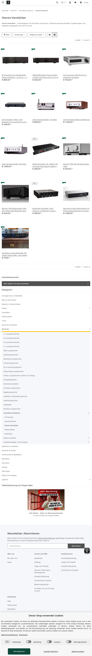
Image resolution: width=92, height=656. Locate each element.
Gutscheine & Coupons (42, 580)
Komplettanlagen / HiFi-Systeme (16, 442)
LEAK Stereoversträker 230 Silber (14, 164)
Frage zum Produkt (41, 566)
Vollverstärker (9, 430)
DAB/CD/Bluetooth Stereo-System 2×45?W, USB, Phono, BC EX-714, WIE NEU (45, 76)
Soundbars (6, 312)
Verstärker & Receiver (12, 413)
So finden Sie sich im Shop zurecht (44, 589)
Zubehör (5, 480)
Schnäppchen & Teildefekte (12, 296)
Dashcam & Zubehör (9, 325)
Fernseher (5, 463)
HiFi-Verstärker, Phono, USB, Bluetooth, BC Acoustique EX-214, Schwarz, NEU (14, 121)
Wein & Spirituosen (9, 300)
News (9, 562)
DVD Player (6, 471)
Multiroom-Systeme (11, 384)
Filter (7, 35)
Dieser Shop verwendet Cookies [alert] (46, 615)
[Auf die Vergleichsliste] (19, 50)
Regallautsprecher (10, 392)
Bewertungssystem (41, 584)
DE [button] (62, 2)
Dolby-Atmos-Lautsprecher (14, 371)
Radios (4, 308)
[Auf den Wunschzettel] (25, 50)
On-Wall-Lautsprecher (12, 388)
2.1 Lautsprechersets (11, 334)
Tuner (4, 321)
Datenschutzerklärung (46, 538)
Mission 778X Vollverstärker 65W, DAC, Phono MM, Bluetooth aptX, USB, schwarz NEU (14, 209)
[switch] (7, 641)
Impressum (23, 635)
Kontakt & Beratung (41, 576)
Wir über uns (12, 558)
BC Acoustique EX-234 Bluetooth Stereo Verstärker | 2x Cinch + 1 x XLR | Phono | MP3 (14, 76)
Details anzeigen (78, 651)
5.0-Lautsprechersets (11, 342)
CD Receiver (8, 417)
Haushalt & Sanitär (9, 450)
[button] (57, 2)
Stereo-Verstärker (11, 425)
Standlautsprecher (11, 400)
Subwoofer (8, 405)
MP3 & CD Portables (9, 475)
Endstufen (8, 434)
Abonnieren (76, 546)
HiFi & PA (5, 329)
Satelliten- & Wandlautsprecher (15, 396)
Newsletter (38, 558)
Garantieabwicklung (68, 558)
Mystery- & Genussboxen (11, 304)
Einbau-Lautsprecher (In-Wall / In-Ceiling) (19, 375)
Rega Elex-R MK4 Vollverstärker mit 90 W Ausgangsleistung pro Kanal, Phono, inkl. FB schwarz (76, 209)
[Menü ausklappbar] (3, 1)
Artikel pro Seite (36, 35)
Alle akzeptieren (19, 651)
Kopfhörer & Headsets (10, 446)
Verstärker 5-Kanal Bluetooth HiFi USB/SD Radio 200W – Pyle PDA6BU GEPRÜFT (15, 254)
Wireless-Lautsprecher (12, 409)
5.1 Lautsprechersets (11, 346)
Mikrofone (5, 459)
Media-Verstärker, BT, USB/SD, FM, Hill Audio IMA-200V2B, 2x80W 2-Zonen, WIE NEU (45, 165)
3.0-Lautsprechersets (11, 338)
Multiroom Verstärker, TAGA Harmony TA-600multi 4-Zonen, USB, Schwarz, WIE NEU (44, 209)
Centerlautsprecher (11, 363)
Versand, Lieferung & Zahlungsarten (42, 571)
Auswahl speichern (51, 651)
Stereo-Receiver (10, 421)
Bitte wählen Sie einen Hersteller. (16, 284)
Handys (4, 467)
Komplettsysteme (10, 380)
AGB (9, 601)
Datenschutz (12, 605)
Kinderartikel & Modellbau (12, 455)
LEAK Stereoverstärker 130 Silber (44, 120)
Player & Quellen (10, 438)
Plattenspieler (7, 317)
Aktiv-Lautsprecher (11, 350)
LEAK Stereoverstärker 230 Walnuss (76, 120)
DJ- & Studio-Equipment (12, 367)
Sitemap (37, 562)
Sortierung (18, 35)
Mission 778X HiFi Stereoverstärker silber (76, 165)
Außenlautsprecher (11, 355)
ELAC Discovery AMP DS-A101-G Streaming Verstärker (75, 76)
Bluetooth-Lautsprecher (12, 359)
